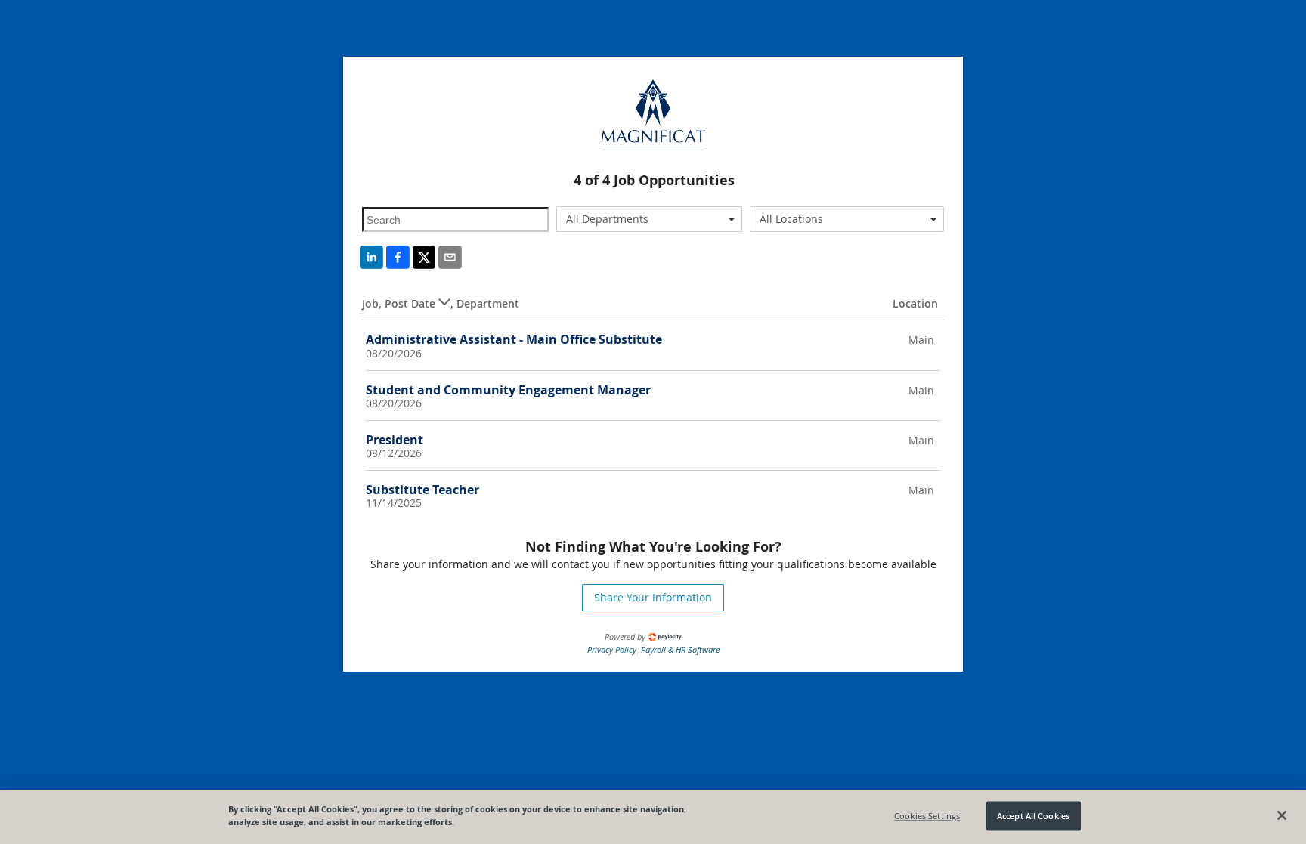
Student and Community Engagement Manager (508, 390)
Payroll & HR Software (680, 649)
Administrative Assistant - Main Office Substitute (514, 339)
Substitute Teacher (422, 489)
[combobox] (649, 219)
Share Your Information (653, 597)
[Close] (1281, 815)
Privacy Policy (611, 649)
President (394, 439)
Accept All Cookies (1033, 815)
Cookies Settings (927, 815)
